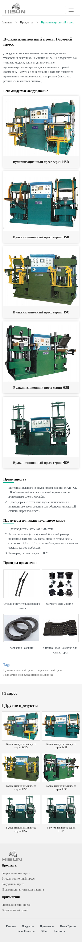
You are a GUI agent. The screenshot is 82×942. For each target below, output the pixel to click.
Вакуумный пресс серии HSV (61, 829)
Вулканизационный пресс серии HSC (41, 312)
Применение (47, 926)
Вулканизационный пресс (18, 878)
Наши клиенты (25, 931)
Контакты (59, 931)
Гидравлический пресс (16, 873)
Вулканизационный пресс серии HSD (41, 161)
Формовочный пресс (15, 910)
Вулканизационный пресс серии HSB (41, 237)
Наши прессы (68, 926)
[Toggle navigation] (71, 10)
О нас (44, 931)
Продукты (26, 22)
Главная (7, 22)
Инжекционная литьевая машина (23, 889)
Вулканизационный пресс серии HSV (41, 462)
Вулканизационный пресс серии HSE (41, 387)
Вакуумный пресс (13, 884)
